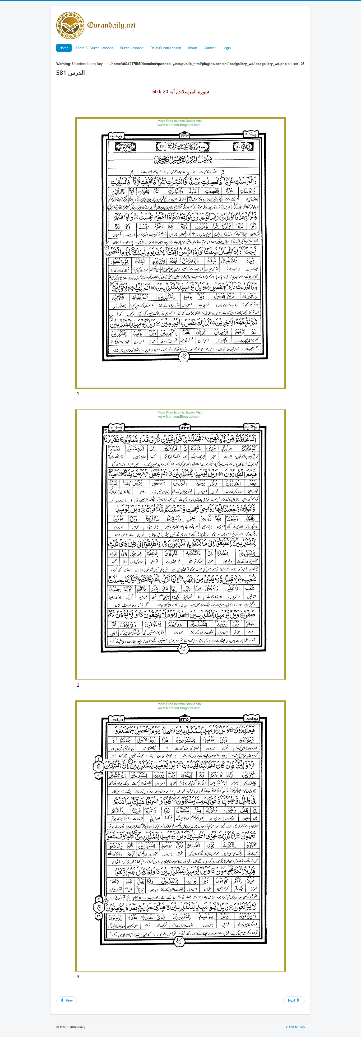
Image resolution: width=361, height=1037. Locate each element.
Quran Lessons (132, 47)
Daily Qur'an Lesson (165, 47)
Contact (210, 47)
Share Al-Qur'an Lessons (94, 47)
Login (227, 47)
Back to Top (295, 1026)
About (192, 47)
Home (63, 47)
